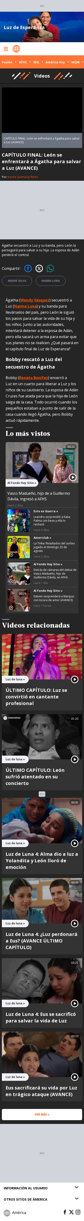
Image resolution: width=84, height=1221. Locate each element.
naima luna (51, 281)
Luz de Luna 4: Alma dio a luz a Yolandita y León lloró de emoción (42, 860)
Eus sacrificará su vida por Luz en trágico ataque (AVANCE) (41, 1091)
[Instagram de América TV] (78, 1212)
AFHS (23, 62)
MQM (75, 62)
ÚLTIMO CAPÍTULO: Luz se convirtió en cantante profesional (36, 696)
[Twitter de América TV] (71, 1212)
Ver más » (42, 1114)
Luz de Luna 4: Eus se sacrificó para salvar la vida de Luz (41, 1017)
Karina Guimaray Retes (23, 177)
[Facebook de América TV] (65, 1212)
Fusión (7, 62)
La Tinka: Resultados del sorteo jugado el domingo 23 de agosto (54, 547)
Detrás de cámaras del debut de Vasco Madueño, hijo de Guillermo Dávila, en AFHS (55, 573)
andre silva (17, 281)
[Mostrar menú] (6, 48)
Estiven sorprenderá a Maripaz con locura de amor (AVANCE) (54, 598)
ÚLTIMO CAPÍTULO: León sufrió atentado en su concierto (35, 776)
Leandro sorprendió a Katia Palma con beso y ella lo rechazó (52, 520)
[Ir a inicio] (16, 49)
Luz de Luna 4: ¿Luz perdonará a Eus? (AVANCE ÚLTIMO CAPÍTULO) (41, 940)
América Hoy (55, 62)
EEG (36, 62)
